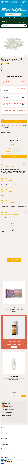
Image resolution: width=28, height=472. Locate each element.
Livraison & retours (5, 132)
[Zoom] (26, 55)
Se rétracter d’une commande (7, 433)
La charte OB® (4, 431)
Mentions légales (4, 442)
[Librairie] (14, 292)
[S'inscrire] (23, 396)
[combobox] (14, 25)
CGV (2, 440)
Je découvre (14, 311)
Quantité (3, 70)
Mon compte (3, 435)
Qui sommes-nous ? (5, 430)
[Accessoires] (14, 363)
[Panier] (22, 22)
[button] (4, 63)
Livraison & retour (4, 444)
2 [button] (13, 223)
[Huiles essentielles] (14, 327)
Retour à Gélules (15, 259)
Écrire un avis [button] (14, 156)
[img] (4, 164)
